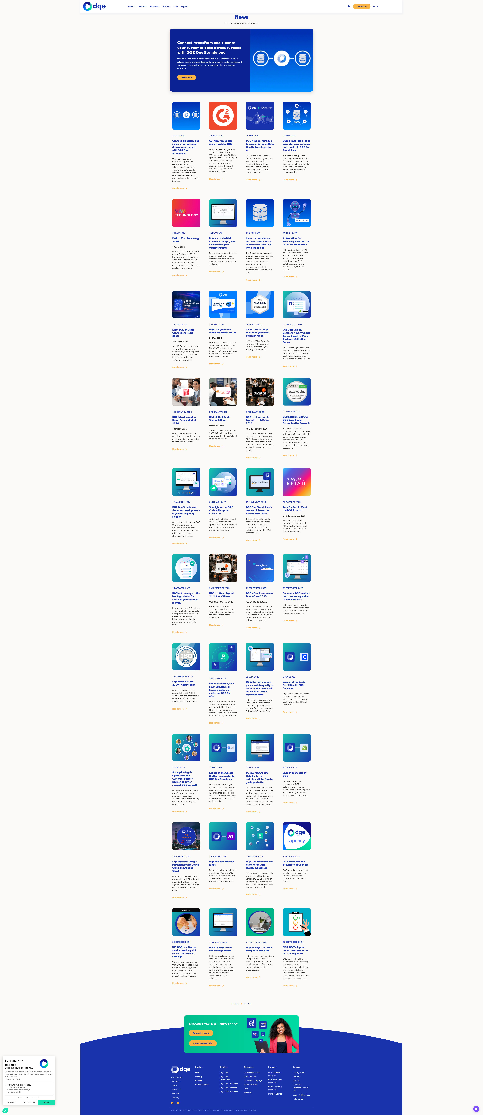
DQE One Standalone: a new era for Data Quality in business (259, 864)
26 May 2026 (178, 233)
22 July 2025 (252, 677)
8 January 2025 (254, 856)
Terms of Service (227, 1110)
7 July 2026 (178, 136)
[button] (5, 1111)
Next (249, 1004)
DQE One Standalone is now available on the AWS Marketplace (259, 510)
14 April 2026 (179, 324)
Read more (187, 77)
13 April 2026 (216, 324)
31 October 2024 (181, 942)
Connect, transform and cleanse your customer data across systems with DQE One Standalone (185, 147)
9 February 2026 (218, 412)
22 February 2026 (292, 324)
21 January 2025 (181, 856)
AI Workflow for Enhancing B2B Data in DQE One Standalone (296, 241)
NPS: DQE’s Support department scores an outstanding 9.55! (295, 950)
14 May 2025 (252, 767)
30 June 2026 (216, 136)
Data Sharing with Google (16, 1087)
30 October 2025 (292, 502)
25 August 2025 (217, 678)
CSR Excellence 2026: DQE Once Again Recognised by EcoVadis (296, 419)
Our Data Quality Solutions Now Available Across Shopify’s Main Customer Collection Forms (296, 336)
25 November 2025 (256, 502)
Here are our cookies (14, 1092)
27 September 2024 (256, 942)
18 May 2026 (215, 233)
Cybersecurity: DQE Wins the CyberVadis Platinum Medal (258, 332)
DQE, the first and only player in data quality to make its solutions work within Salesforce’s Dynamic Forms (259, 688)
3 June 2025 (289, 677)
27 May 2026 (289, 136)
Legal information (190, 1110)
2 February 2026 (255, 412)
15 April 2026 (290, 233)
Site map (239, 1110)
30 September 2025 (219, 588)
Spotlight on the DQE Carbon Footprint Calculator (221, 510)
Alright (46, 1102)
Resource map (250, 1110)
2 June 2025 (178, 767)
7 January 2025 (291, 856)
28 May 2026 (252, 136)
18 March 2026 (254, 324)
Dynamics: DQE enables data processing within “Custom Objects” (296, 596)
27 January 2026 (292, 412)
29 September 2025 (256, 588)
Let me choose (29, 1102)
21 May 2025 (215, 767)
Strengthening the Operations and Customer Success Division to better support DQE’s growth (184, 778)
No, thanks (11, 1102)
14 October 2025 (181, 588)
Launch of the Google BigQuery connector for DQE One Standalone (222, 775)
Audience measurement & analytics (19, 1090)
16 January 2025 (218, 856)
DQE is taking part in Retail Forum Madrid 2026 (184, 420)
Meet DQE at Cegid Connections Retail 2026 (183, 332)
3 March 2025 (290, 767)
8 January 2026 (217, 502)
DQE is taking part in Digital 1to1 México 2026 (257, 420)
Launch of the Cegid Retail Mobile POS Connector (294, 685)
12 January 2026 (181, 502)
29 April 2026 (253, 233)
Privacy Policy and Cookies (209, 1110)
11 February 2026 (182, 412)
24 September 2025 (182, 676)
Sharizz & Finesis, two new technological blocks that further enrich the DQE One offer (221, 690)
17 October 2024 (218, 942)
